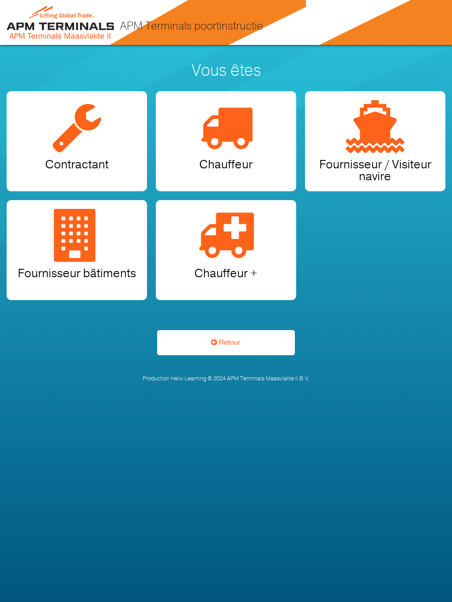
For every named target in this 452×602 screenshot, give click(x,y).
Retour (229, 342)
